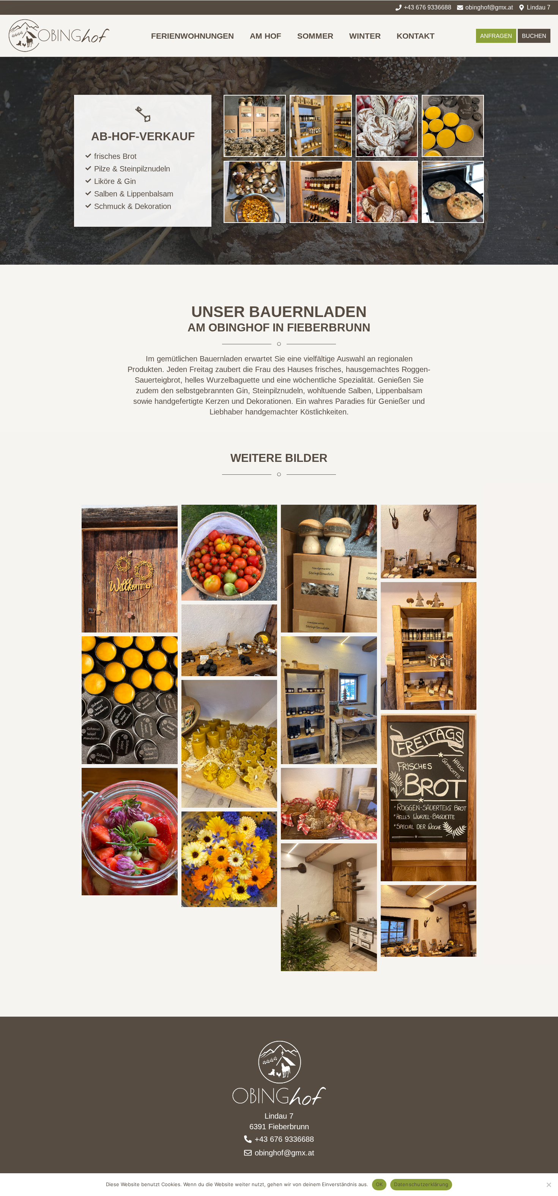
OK (379, 1184)
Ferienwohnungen (192, 35)
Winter (365, 35)
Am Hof (265, 35)
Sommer (315, 35)
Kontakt (416, 35)
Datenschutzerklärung (421, 1184)
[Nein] (548, 1184)
